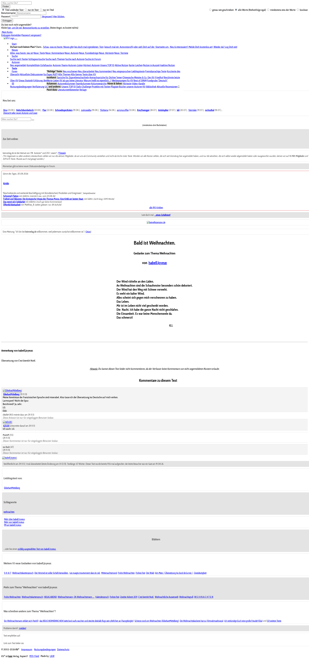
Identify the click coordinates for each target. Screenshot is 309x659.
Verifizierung (38, 86)
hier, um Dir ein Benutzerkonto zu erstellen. (28, 27)
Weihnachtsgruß (186, 596)
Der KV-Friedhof (156, 77)
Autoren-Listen (75, 65)
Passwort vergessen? (31, 35)
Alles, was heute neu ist (21, 53)
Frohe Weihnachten (126, 573)
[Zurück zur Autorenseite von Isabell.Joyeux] (9, 457)
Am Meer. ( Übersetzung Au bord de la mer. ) (174, 573)
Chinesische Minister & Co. (134, 77)
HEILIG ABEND (50, 596)
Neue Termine (121, 53)
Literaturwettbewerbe (68, 89)
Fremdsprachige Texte (155, 71)
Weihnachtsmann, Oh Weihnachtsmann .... (76, 596)
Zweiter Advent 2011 (128, 596)
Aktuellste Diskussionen (31, 74)
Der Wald (150, 573)
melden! (22, 628)
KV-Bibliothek (149, 86)
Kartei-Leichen (136, 65)
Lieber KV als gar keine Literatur (68, 80)
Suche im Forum (93, 59)
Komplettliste (33, 65)
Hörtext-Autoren (91, 65)
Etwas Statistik (26, 80)
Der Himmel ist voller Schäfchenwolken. (51, 573)
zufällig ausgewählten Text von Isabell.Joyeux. (37, 549)
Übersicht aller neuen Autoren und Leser (20, 113)
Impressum (26, 649)
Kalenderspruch (102, 596)
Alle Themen (64, 74)
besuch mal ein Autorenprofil (118, 46)
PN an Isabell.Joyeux (12, 525)
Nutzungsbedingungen (21, 86)
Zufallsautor (46, 65)
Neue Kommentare (54, 53)
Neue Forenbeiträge (88, 53)
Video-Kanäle (138, 83)
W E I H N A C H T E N (203, 596)
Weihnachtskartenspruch (22, 573)
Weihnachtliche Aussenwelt (166, 596)
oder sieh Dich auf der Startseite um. (151, 46)
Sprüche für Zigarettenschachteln (73, 77)
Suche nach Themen (55, 59)
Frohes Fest (140, 573)
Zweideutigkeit (200, 573)
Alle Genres (76, 74)
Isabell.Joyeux (158, 263)
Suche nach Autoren (75, 59)
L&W (52, 656)
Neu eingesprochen (121, 71)
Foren (14, 71)
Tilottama (104, 110)
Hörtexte (127, 83)
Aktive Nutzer (121, 65)
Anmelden (16, 35)
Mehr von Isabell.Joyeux (14, 522)
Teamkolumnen (83, 83)
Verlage (83, 89)
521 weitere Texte (274, 620)
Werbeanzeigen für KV (122, 80)
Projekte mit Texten (101, 86)
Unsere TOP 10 (107, 65)
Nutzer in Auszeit (151, 65)
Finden (6, 6)
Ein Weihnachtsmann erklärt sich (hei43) (21, 620)
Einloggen (7, 20)
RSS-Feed (34, 656)
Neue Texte (39, 53)
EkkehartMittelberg (12, 487)
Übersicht (14, 74)
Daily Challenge (83, 86)
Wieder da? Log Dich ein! (225, 46)
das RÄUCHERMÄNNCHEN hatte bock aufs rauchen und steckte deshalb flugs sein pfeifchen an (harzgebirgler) (86, 620)
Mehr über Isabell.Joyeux (14, 519)
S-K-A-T (7, 573)
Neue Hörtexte (106, 53)
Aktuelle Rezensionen (167, 86)
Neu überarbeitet (86, 71)
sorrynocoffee (123, 110)
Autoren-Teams (60, 65)
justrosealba (86, 110)
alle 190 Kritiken (156, 207)
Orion (88, 231)
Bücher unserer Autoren (130, 86)
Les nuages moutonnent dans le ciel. (85, 573)
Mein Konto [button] (7, 32)
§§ (13, 83)
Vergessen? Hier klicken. (53, 16)
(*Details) (62, 153)
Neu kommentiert (103, 71)
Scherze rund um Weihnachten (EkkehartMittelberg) (157, 620)
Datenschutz (63, 649)
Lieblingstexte (138, 71)
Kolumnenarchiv (99, 83)
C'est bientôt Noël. (146, 596)
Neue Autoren (72, 53)
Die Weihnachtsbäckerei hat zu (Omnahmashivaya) (201, 620)
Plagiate (115, 86)
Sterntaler (192, 110)
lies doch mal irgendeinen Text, (89, 46)
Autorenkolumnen (66, 83)
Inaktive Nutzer (167, 65)
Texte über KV (89, 74)
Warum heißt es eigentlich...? (97, 80)
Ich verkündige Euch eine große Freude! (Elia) (243, 620)
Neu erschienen (70, 71)
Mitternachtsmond (109, 573)
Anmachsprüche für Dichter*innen (105, 77)
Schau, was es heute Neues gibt (58, 46)
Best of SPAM (140, 80)
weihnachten (9, 511)
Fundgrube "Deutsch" (157, 80)
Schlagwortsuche (36, 59)
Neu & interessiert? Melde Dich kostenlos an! (191, 46)
